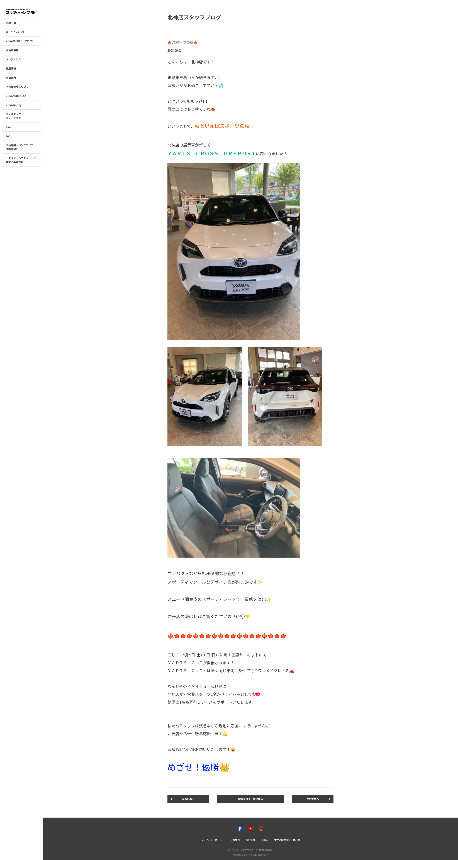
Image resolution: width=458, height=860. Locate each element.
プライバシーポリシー (213, 840)
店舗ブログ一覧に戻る (250, 799)
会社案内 (235, 840)
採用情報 (250, 840)
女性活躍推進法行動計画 (287, 840)
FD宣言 (264, 840)
